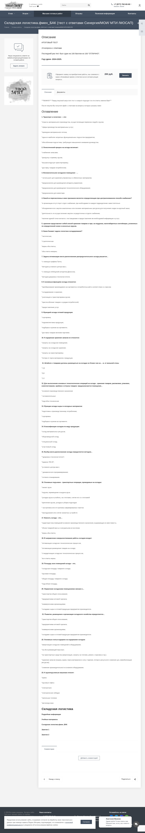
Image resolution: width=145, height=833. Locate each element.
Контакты (132, 13)
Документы (61, 92)
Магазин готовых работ (52, 13)
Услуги (26, 13)
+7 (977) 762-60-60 (122, 4)
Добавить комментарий (89, 758)
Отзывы (78, 13)
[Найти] (88, 5)
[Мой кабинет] (139, 5)
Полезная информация (105, 13)
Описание (48, 92)
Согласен (86, 822)
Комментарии (49, 749)
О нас (10, 13)
